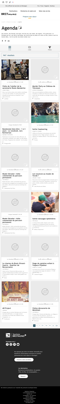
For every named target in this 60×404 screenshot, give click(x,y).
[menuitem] (10, 14)
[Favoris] (7, 2)
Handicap (52, 6)
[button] (10, 2)
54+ (46, 325)
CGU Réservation (29, 402)
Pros (39, 6)
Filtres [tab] (50, 50)
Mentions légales (29, 396)
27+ (43, 325)
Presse (42, 6)
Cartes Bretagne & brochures (29, 392)
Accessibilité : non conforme (29, 395)
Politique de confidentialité (29, 398)
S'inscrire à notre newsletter (24, 359)
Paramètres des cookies (29, 401)
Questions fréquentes (29, 391)
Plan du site (29, 394)
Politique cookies (29, 399)
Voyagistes (46, 6)
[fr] (13, 2)
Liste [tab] (9, 50)
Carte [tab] (29, 50)
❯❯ (57, 325)
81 (50, 325)
